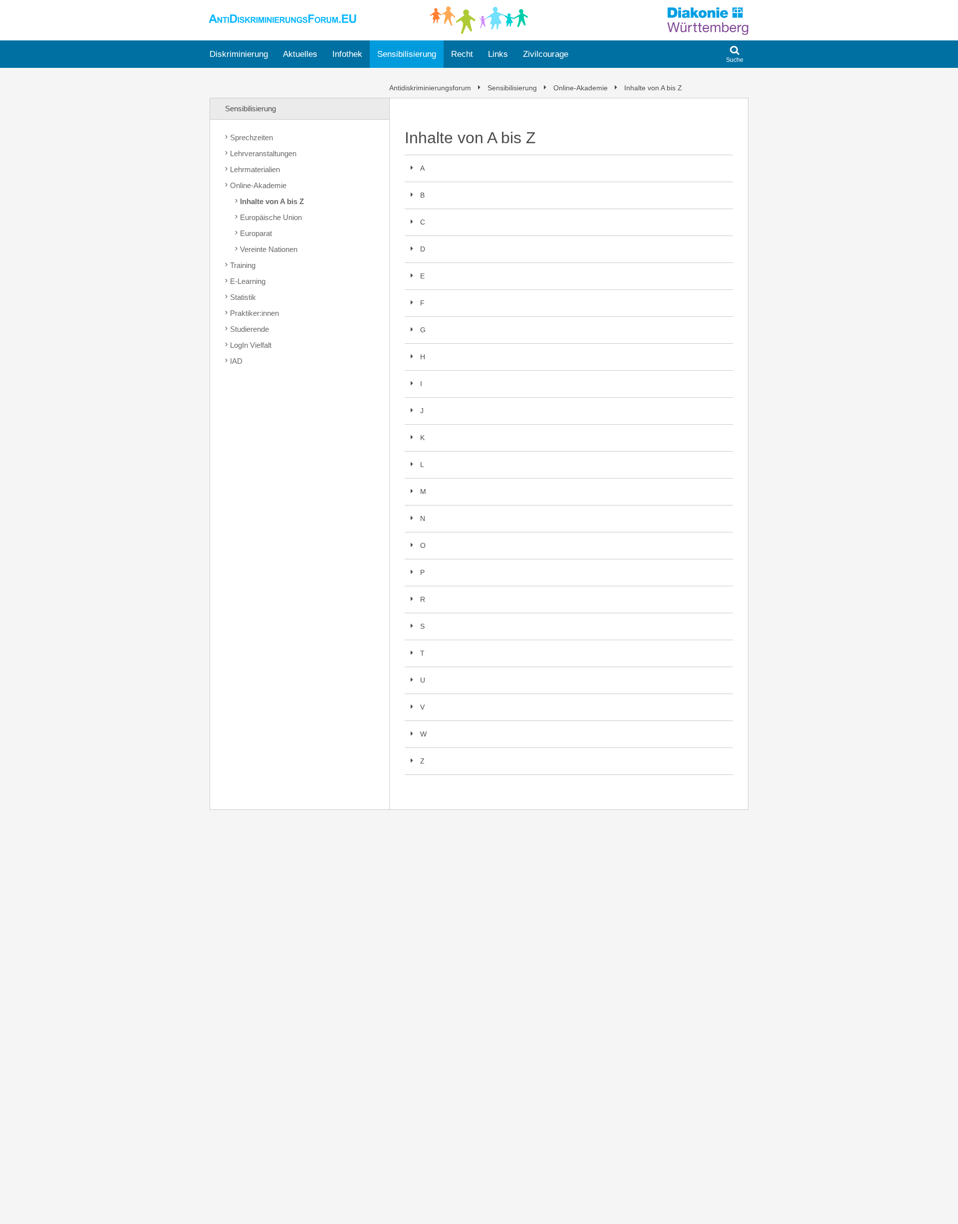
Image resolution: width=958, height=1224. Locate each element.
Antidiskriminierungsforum (431, 88)
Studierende (249, 329)
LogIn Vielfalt (250, 345)
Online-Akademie (580, 88)
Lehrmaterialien (255, 169)
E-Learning (247, 281)
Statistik (243, 297)
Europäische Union (271, 217)
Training (242, 265)
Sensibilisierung (406, 54)
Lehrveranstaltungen (263, 153)
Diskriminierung (239, 54)
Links (498, 54)
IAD (236, 361)
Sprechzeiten (251, 137)
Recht (462, 54)
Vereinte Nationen (268, 249)
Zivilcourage (545, 54)
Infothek (347, 54)
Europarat (256, 233)
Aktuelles (300, 54)
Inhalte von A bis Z (652, 88)
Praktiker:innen (254, 313)
